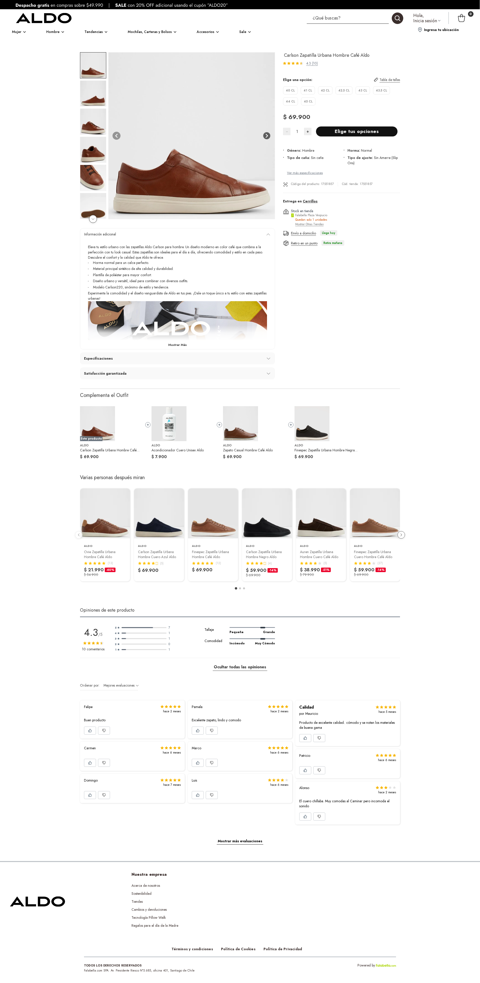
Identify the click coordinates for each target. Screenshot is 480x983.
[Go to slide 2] (240, 588)
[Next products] (401, 535)
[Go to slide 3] (244, 588)
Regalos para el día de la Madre (155, 925)
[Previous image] (116, 136)
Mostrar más (177, 344)
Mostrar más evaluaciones (240, 841)
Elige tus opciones (357, 131)
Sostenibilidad (142, 893)
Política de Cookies (238, 949)
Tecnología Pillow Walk (149, 917)
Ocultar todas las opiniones (240, 667)
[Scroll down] (93, 219)
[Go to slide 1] (236, 588)
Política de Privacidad (283, 949)
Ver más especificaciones (305, 173)
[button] (355, 18)
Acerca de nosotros (146, 885)
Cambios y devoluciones (149, 909)
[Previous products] (78, 535)
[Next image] (267, 136)
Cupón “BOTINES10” (237, 885)
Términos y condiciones (192, 949)
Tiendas (137, 901)
